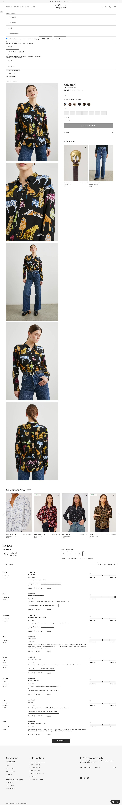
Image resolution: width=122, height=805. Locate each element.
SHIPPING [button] (9, 777)
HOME (7, 81)
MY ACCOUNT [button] (11, 768)
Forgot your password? (13, 70)
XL (97, 113)
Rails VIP (9, 6)
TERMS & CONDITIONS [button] (37, 762)
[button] (106, 7)
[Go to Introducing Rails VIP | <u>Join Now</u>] (61, 1)
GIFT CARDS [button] (10, 785)
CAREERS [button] (33, 776)
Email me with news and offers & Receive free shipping (23, 39)
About (33, 6)
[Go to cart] (115, 7)
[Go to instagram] (84, 778)
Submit (12, 52)
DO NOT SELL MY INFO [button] (37, 773)
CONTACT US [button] (10, 788)
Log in (59, 39)
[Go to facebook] (81, 778)
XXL (104, 113)
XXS (66, 113)
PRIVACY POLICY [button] (35, 765)
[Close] (1, 12)
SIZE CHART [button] (10, 782)
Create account (11, 76)
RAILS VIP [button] (9, 774)
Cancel (22, 52)
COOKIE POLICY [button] (35, 770)
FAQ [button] (7, 765)
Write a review (81, 90)
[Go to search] (101, 7)
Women (16, 6)
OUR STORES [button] (10, 771)
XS (72, 113)
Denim (27, 6)
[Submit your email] (114, 767)
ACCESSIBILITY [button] (35, 767)
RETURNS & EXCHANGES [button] (14, 780)
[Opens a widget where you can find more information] (115, 802)
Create (45, 39)
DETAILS (66, 132)
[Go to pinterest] (88, 778)
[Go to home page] (61, 6)
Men (21, 6)
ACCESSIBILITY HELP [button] (37, 779)
